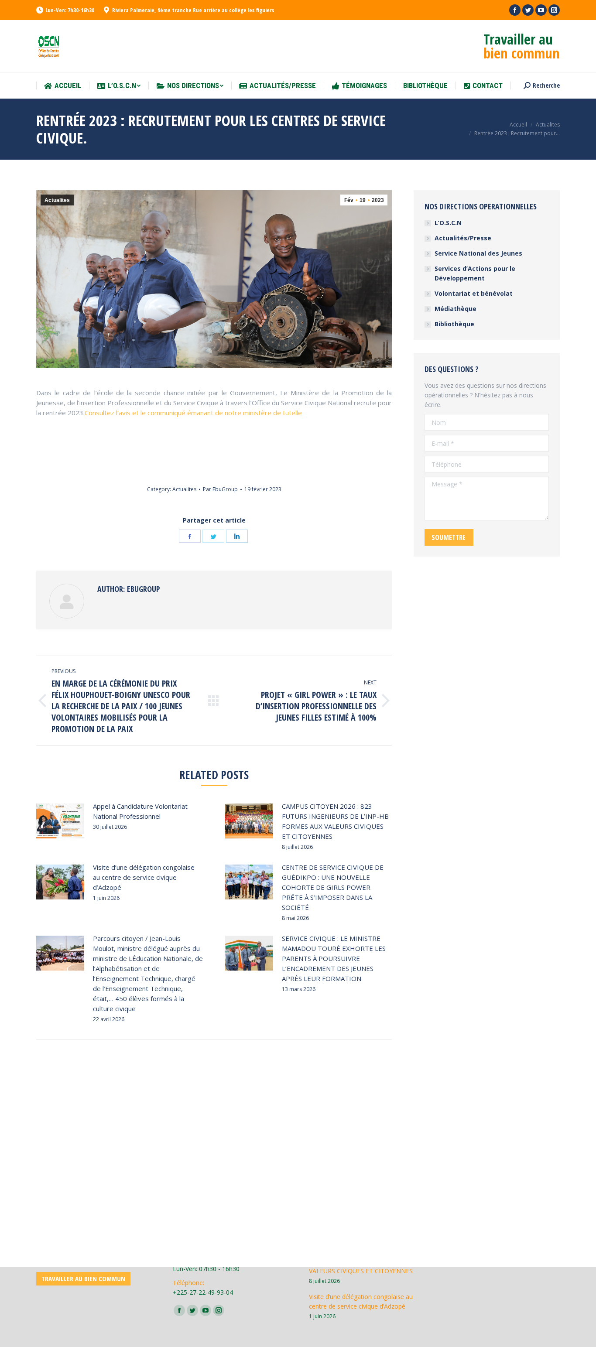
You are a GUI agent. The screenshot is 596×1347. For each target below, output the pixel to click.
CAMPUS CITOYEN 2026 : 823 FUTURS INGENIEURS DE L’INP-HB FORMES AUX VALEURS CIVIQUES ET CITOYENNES (335, 821)
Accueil (518, 124)
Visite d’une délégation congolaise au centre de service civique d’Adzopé (144, 877)
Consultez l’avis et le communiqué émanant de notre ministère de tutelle (193, 412)
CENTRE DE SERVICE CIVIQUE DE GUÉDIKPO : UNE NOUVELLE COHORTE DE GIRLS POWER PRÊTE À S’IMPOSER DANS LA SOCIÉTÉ (333, 887)
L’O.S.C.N (448, 223)
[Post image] (60, 820)
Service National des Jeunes (478, 253)
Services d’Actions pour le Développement (475, 273)
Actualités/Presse (463, 238)
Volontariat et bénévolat (474, 293)
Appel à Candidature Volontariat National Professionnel (140, 811)
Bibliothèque (454, 324)
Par (220, 489)
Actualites (548, 124)
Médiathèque (455, 308)
